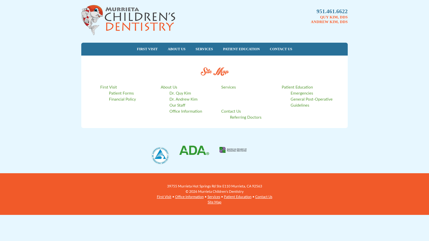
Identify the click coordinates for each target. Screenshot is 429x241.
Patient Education (241, 49)
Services (204, 49)
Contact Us (281, 49)
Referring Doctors (245, 117)
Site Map (214, 202)
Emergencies (302, 93)
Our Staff (177, 105)
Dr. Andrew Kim (183, 99)
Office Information (185, 111)
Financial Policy (122, 99)
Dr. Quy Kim (180, 93)
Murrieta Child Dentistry (165, 20)
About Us (177, 49)
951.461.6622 (332, 11)
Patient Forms (121, 93)
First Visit (147, 49)
